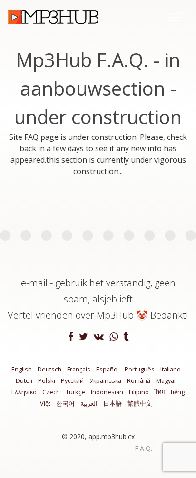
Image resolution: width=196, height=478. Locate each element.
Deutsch (49, 369)
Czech (51, 392)
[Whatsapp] (114, 337)
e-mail (34, 282)
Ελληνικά (24, 392)
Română (138, 380)
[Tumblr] (125, 337)
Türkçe (75, 392)
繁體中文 (139, 403)
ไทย (160, 392)
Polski (46, 380)
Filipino (139, 392)
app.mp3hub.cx (111, 436)
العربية (89, 403)
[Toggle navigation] (175, 17)
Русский (72, 380)
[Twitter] (84, 337)
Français (78, 369)
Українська (105, 380)
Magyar (166, 380)
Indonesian (107, 392)
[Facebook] (71, 337)
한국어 (65, 403)
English (21, 369)
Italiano (170, 369)
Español (107, 369)
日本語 (112, 403)
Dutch (24, 380)
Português (140, 369)
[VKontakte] (100, 337)
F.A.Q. (143, 448)
